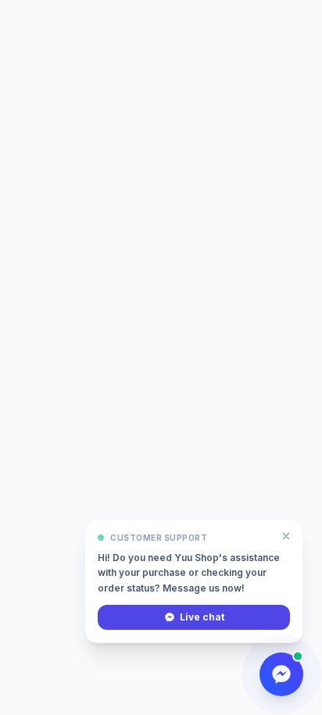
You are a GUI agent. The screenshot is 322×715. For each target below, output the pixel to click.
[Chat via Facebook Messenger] (281, 674)
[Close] (286, 536)
